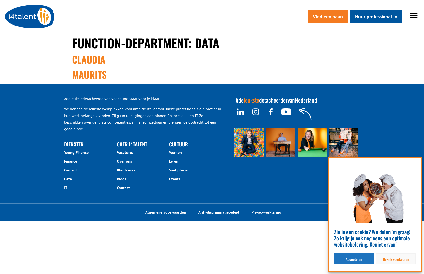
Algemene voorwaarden (165, 212)
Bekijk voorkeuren (396, 259)
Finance (70, 161)
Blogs (121, 178)
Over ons (124, 161)
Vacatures (125, 152)
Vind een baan (328, 16)
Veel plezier (179, 170)
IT (65, 187)
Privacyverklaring (266, 212)
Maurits (89, 74)
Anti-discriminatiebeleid (218, 212)
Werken (175, 152)
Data (68, 178)
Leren (173, 161)
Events (174, 178)
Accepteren (354, 259)
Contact (123, 187)
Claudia (88, 59)
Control (70, 170)
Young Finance (76, 152)
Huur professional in (376, 16)
